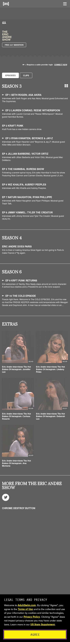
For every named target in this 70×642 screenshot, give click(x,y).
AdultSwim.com (27, 605)
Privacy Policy (32, 616)
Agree (35, 634)
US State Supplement (42, 624)
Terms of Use (25, 609)
